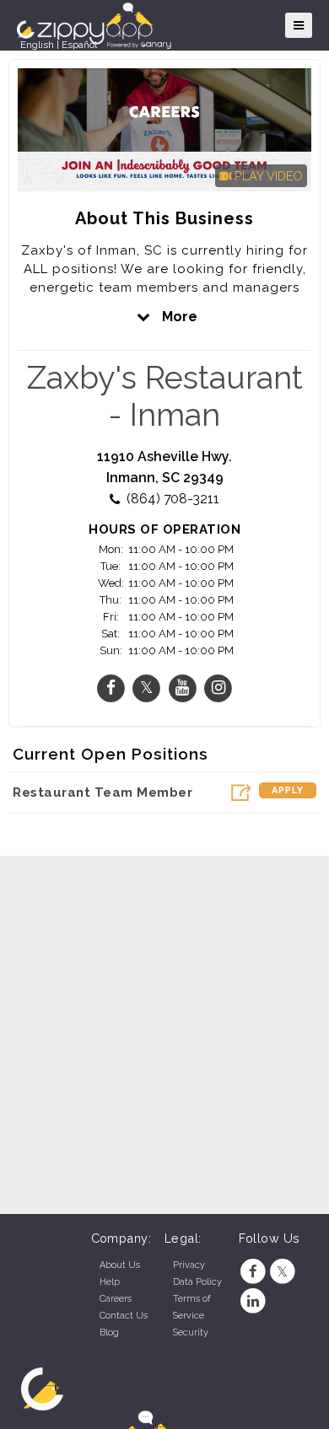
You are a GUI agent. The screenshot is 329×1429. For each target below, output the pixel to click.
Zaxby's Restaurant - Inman (165, 396)
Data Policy (197, 1281)
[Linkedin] (253, 1301)
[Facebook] (253, 1272)
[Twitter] (282, 1272)
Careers (116, 1298)
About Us (120, 1265)
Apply (288, 790)
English (37, 45)
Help (110, 1281)
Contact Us (124, 1315)
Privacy (189, 1265)
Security (190, 1332)
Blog (109, 1332)
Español (79, 45)
